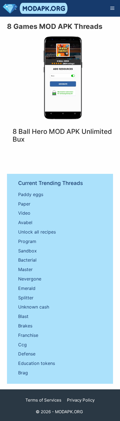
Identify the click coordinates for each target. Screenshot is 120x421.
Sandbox (27, 251)
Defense (26, 354)
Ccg (22, 344)
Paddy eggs (30, 194)
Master (25, 269)
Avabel (25, 222)
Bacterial (27, 260)
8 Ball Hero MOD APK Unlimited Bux (62, 135)
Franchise (28, 335)
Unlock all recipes (37, 232)
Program (27, 241)
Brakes (25, 326)
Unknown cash (33, 307)
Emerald (26, 288)
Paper (24, 204)
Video (24, 213)
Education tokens (36, 363)
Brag (23, 372)
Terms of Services (43, 400)
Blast (23, 316)
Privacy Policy (81, 400)
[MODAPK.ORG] (35, 8)
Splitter (25, 297)
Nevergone (29, 279)
